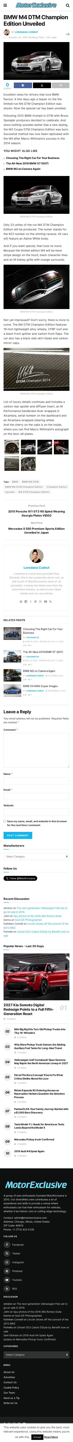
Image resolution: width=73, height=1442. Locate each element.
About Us (9, 1372)
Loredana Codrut (26, 32)
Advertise (9, 1377)
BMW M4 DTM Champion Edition (24, 487)
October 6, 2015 (55, 676)
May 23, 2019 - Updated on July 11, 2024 (44, 660)
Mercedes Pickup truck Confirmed (34, 1139)
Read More (51, 1437)
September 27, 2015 (56, 691)
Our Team (9, 1392)
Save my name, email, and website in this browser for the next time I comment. (37, 823)
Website (8, 805)
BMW (15, 481)
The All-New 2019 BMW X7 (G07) (27, 163)
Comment (11, 729)
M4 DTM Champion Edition (34, 492)
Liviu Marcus (32, 637)
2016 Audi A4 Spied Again (29, 1151)
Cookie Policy (11, 1387)
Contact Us (10, 1382)
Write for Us (11, 1403)
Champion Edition (57, 487)
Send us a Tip (12, 1397)
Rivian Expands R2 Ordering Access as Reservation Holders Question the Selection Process (39, 1094)
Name (8, 774)
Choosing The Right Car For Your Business (32, 158)
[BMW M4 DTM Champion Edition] (11, 447)
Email (8, 789)
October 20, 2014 (18, 37)
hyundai (10, 492)
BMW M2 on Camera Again (23, 169)
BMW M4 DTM (30, 481)
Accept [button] (37, 1437)
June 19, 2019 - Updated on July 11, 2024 (44, 641)
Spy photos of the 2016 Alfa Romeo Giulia (37, 915)
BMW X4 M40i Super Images (40, 686)
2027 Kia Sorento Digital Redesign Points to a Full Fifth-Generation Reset (29, 1009)
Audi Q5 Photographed (28, 919)
